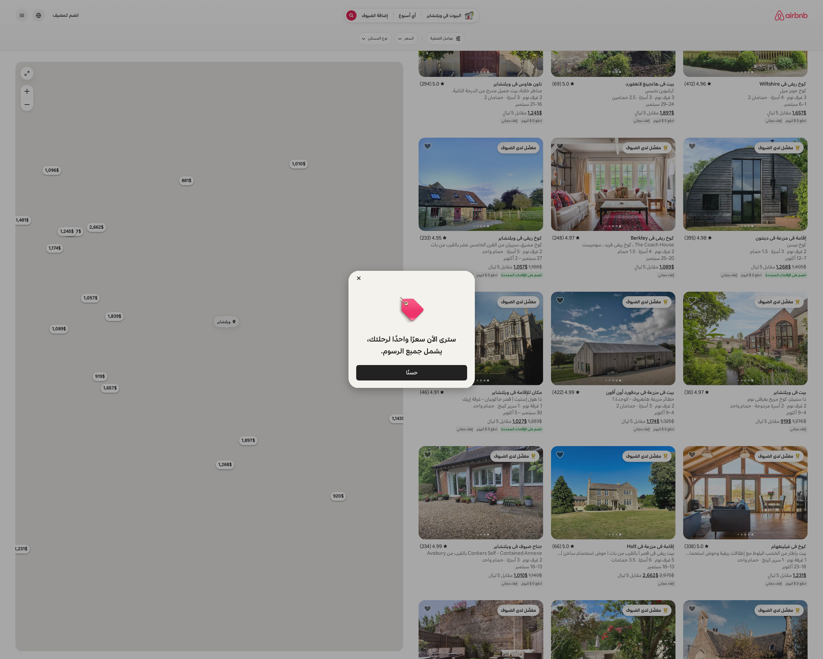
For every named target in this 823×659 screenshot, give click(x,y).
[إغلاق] (358, 278)
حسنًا (411, 372)
